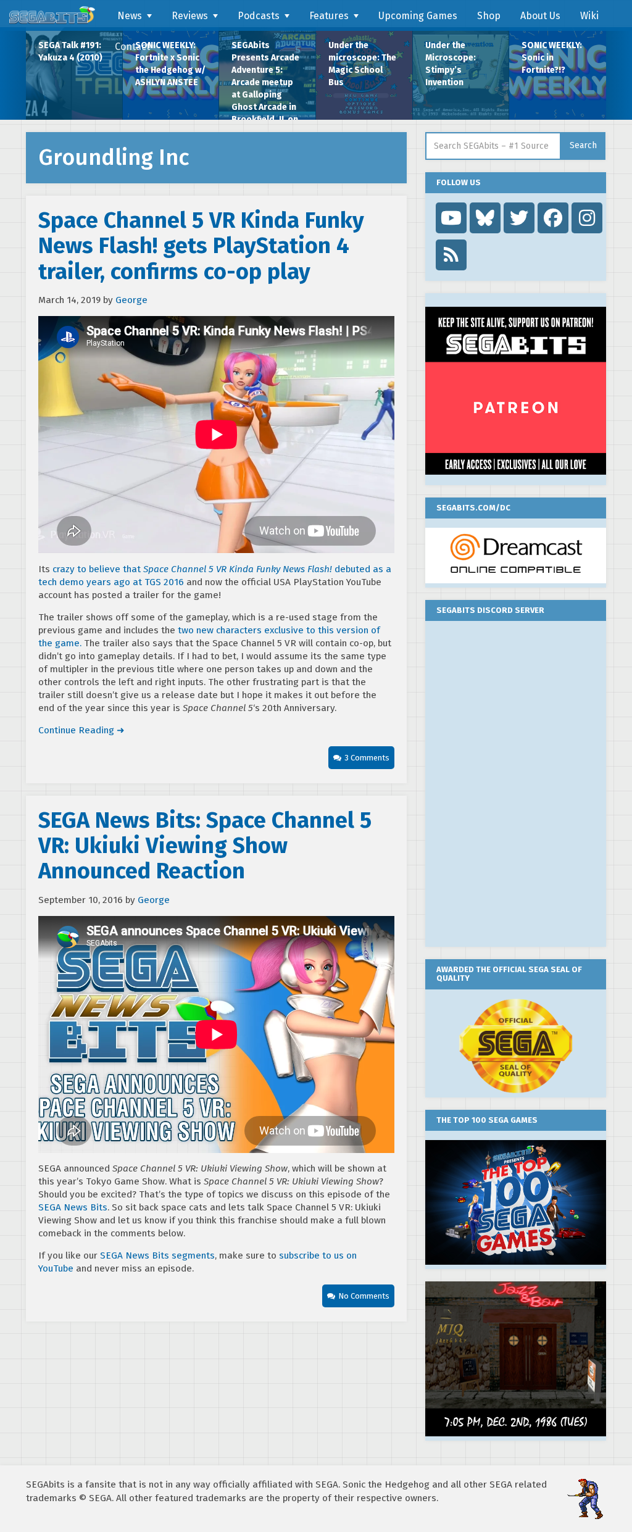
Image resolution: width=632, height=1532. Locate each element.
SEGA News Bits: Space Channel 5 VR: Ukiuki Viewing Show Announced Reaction (205, 846)
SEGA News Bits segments (157, 1255)
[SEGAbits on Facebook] (553, 217)
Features (329, 16)
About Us (540, 16)
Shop (489, 16)
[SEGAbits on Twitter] (519, 217)
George (131, 300)
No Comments (363, 1296)
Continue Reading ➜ (81, 730)
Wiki (589, 16)
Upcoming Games (417, 16)
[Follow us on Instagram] (587, 217)
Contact (132, 46)
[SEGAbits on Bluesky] (485, 217)
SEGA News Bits (72, 1207)
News (129, 16)
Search (583, 145)
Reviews (190, 16)
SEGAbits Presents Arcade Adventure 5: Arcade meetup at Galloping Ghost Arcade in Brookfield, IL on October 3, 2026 (265, 80)
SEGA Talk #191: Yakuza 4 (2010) (70, 51)
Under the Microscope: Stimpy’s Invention (450, 64)
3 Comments (366, 757)
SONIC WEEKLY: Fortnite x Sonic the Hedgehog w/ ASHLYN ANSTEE (170, 64)
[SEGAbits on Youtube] (451, 217)
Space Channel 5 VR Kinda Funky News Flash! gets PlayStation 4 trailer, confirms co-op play (201, 246)
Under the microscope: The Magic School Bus (362, 64)
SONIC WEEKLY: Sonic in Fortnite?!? (552, 57)
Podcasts (259, 16)
